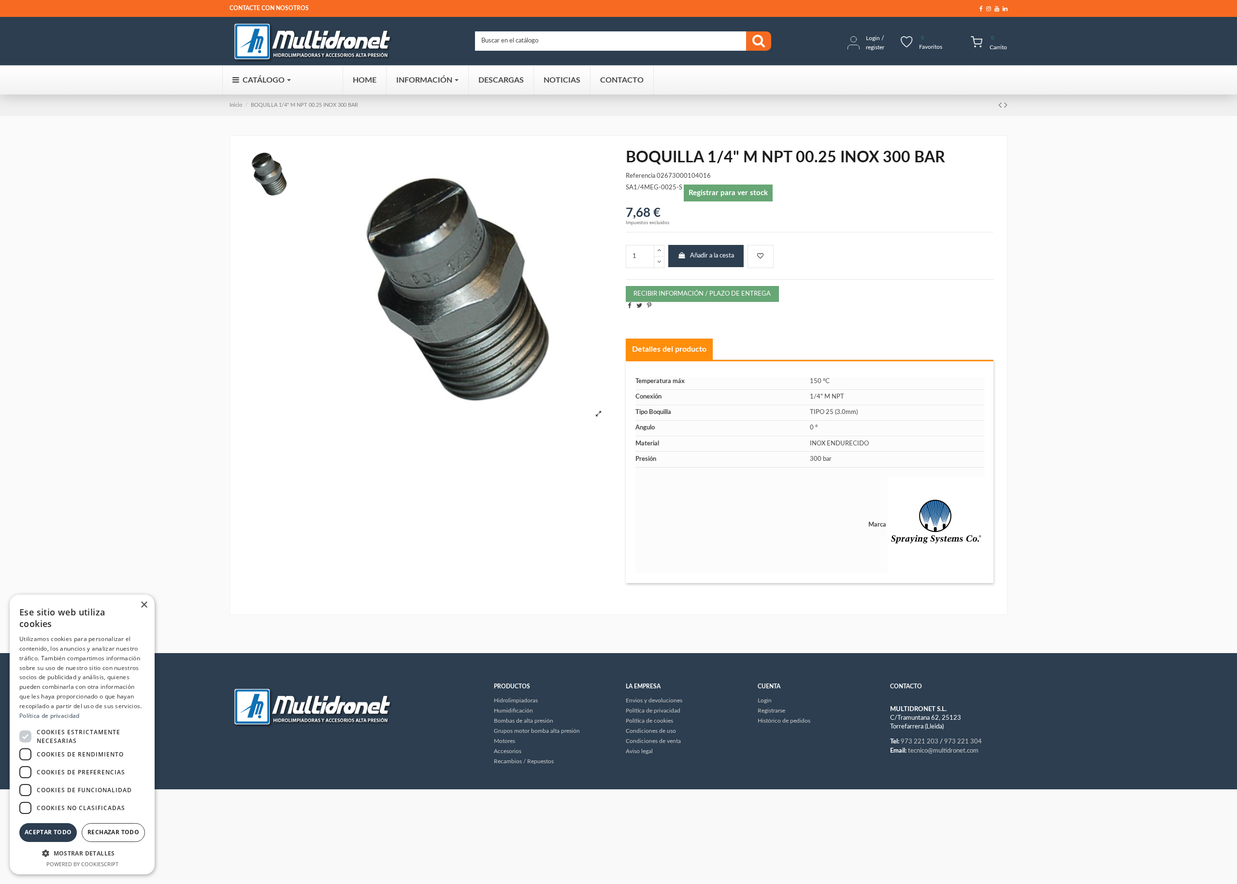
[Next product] (1005, 105)
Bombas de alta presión (523, 721)
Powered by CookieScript (82, 864)
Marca (877, 525)
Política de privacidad (49, 716)
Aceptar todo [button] (48, 832)
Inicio (236, 105)
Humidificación (513, 710)
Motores (504, 741)
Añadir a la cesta (712, 256)
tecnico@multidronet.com (943, 751)
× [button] (143, 605)
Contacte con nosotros (269, 8)
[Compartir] (629, 306)
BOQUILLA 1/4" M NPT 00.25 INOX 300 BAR (304, 105)
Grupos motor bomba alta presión (537, 731)
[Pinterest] (649, 306)
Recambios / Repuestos (524, 761)
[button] (82, 853)
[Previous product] (1001, 105)
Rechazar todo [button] (113, 832)
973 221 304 (963, 742)
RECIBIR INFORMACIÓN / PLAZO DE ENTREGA (702, 294)
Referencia (640, 176)
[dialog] (82, 734)
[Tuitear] (639, 306)
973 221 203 (919, 742)
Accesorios (507, 751)
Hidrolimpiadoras (516, 700)
